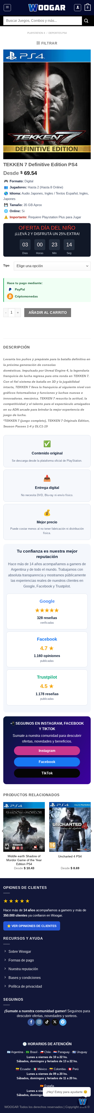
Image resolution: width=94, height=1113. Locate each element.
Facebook (47, 762)
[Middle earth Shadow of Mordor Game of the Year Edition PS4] (24, 827)
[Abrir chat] (82, 1101)
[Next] (91, 840)
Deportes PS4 (58, 33)
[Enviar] (86, 20)
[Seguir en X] (55, 1022)
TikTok (47, 773)
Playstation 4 (36, 33)
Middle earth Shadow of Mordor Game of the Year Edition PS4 (24, 860)
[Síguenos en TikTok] (47, 1022)
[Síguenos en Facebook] (31, 1022)
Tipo (6, 265)
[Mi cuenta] (77, 7)
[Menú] (7, 7)
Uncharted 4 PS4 (70, 856)
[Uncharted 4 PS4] (70, 827)
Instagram (47, 751)
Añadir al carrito (48, 312)
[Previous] (3, 840)
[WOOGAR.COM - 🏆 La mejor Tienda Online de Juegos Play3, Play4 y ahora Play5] (47, 7)
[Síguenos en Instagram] (39, 1022)
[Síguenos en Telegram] (62, 1022)
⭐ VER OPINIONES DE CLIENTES (31, 926)
